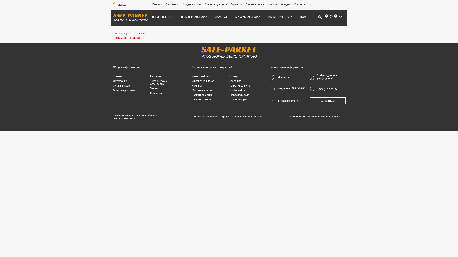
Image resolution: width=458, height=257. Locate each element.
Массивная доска (247, 17)
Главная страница (124, 33)
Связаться (328, 100)
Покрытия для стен (240, 85)
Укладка (286, 4)
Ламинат (221, 17)
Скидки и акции (192, 4)
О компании (172, 4)
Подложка (235, 81)
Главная (157, 4)
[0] (331, 17)
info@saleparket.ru (288, 100)
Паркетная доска (280, 17)
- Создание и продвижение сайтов (315, 116)
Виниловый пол (162, 17)
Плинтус (234, 76)
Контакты (300, 4)
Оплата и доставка (216, 4)
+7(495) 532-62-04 (326, 89)
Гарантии (236, 4)
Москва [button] (122, 4)
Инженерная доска (194, 17)
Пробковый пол (238, 90)
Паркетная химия (202, 99)
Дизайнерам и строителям (261, 4)
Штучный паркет (239, 99)
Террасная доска (239, 95)
